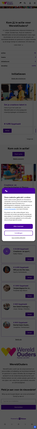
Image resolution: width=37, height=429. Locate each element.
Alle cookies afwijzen (18, 237)
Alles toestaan (18, 226)
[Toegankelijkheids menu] (35, 427)
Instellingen (18, 233)
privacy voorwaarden (10, 209)
